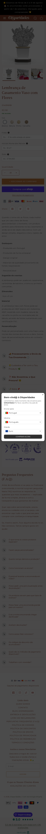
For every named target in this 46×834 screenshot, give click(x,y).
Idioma (7, 418)
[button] (23, 413)
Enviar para (9, 409)
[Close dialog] (43, 394)
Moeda (7, 427)
